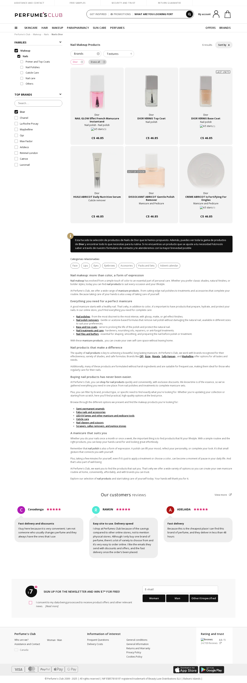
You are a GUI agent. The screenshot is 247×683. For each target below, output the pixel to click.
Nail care (30, 78)
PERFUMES (117, 28)
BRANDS (225, 28)
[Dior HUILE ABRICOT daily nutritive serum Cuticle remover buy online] (97, 209)
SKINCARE (31, 28)
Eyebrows (109, 265)
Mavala (156, 356)
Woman (154, 598)
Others (29, 83)
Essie (148, 356)
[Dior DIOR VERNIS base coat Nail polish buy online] (206, 131)
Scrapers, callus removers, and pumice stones (101, 426)
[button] (27, 650)
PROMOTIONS (122, 14)
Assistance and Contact (29, 2)
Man (177, 598)
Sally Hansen (168, 356)
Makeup (37, 34)
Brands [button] (86, 53)
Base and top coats (86, 327)
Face (75, 265)
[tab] (85, 53)
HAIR (44, 28)
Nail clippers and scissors (90, 422)
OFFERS (211, 28)
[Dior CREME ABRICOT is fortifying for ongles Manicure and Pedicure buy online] (206, 209)
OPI (141, 356)
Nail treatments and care (90, 330)
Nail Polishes (32, 67)
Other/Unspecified (203, 598)
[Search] (189, 14)
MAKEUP (57, 28)
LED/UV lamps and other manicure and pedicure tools (105, 415)
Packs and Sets (146, 265)
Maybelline (188, 356)
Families (20, 42)
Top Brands (23, 95)
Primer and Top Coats (37, 62)
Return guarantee (169, 2)
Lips (85, 265)
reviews (123, 494)
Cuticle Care (32, 72)
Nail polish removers (87, 320)
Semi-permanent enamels (90, 408)
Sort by (222, 45)
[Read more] (51, 606)
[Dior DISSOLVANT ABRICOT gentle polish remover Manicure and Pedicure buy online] (151, 209)
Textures (112, 54)
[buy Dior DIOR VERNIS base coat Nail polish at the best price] (206, 94)
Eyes (96, 265)
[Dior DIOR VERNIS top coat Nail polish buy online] (151, 131)
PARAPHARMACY (78, 28)
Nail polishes (83, 316)
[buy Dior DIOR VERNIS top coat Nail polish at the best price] (151, 94)
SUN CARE (99, 28)
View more (221, 494)
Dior (81, 244)
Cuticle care (82, 419)
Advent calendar (169, 265)
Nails (46, 34)
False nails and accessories (91, 412)
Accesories (127, 265)
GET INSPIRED (98, 14)
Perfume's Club (22, 34)
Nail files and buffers (87, 334)
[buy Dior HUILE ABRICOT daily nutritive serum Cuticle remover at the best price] (97, 173)
